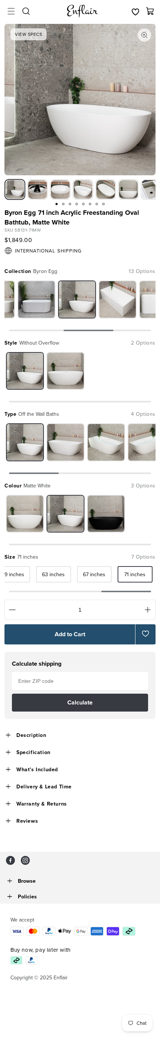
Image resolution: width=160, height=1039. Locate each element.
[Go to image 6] (90, 204)
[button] (11, 11)
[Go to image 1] (56, 204)
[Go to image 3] (70, 204)
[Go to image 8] (103, 204)
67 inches (94, 574)
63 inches (53, 574)
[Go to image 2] (63, 204)
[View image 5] (105, 189)
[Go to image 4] (77, 204)
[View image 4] (83, 189)
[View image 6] (128, 189)
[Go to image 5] (83, 204)
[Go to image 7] (97, 204)
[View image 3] (60, 189)
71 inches (134, 574)
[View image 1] (14, 189)
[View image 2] (37, 189)
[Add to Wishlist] (145, 634)
